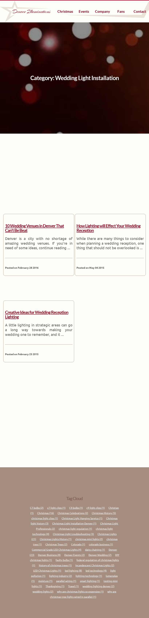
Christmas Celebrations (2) (73, 513)
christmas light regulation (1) (75, 528)
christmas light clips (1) (44, 518)
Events (84, 11)
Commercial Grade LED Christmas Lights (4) (56, 549)
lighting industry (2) (60, 575)
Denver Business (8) (49, 554)
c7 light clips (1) (56, 507)
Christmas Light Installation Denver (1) (74, 523)
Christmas (65, 11)
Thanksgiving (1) (55, 586)
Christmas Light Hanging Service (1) (82, 518)
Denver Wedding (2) (100, 554)
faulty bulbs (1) (64, 560)
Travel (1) (73, 586)
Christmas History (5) (104, 513)
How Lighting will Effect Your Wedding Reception (108, 228)
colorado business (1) (101, 544)
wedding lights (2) (43, 591)
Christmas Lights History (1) (56, 539)
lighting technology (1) (89, 575)
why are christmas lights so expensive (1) (80, 591)
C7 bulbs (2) (37, 507)
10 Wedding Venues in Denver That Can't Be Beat (34, 228)
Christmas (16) (45, 513)
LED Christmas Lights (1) (47, 570)
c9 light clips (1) (95, 507)
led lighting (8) (73, 570)
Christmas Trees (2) (56, 544)
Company (102, 11)
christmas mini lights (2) (89, 539)
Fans (121, 11)
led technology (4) (96, 570)
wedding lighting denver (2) (98, 586)
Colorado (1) (78, 544)
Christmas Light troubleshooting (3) (73, 534)
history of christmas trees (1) (55, 565)
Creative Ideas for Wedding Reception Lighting (36, 314)
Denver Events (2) (74, 554)
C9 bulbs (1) (76, 507)
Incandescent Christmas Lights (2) (94, 565)
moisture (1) (45, 581)
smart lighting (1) (90, 581)
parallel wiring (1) (66, 581)
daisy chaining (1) (95, 549)
